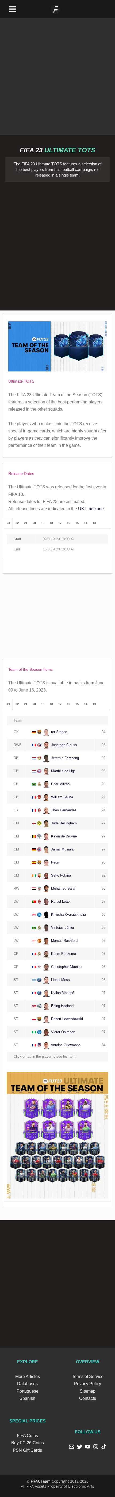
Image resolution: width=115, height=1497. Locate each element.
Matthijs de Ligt (62, 771)
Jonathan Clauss (63, 745)
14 (85, 523)
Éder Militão (60, 784)
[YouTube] (87, 1446)
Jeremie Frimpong (64, 758)
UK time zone (91, 508)
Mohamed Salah (63, 888)
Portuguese (28, 1391)
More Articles (27, 1376)
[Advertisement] (57, 75)
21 (25, 523)
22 (17, 523)
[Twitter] (79, 1446)
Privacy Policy (87, 1383)
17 (60, 523)
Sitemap (87, 1391)
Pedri (54, 862)
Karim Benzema (63, 954)
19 (42, 523)
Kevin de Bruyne (63, 836)
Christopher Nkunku (66, 967)
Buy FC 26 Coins (27, 1443)
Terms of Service (87, 1376)
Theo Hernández (63, 810)
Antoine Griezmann (65, 1045)
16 (68, 523)
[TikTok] (103, 1446)
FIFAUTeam (41, 1481)
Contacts (87, 1398)
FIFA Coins (27, 1435)
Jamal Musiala (62, 849)
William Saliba (61, 797)
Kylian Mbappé (62, 993)
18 (51, 523)
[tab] (8, 523)
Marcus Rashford (64, 941)
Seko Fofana (60, 875)
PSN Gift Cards (27, 1450)
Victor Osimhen (62, 1032)
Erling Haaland (62, 1006)
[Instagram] (95, 1446)
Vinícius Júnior (62, 928)
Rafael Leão (60, 901)
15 (77, 523)
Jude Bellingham (63, 823)
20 (34, 523)
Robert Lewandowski (66, 1019)
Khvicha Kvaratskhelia (68, 915)
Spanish (27, 1398)
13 (94, 523)
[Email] (71, 1446)
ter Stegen (58, 732)
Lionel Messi (60, 980)
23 (8, 523)
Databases (27, 1383)
